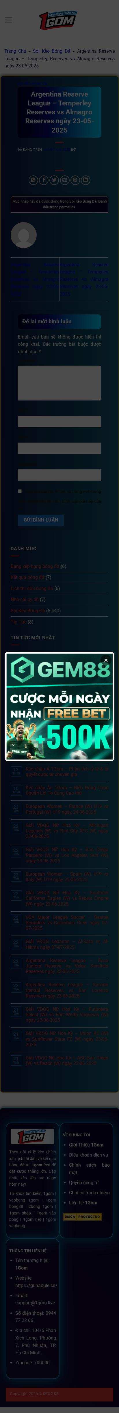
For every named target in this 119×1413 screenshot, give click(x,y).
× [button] (106, 660)
